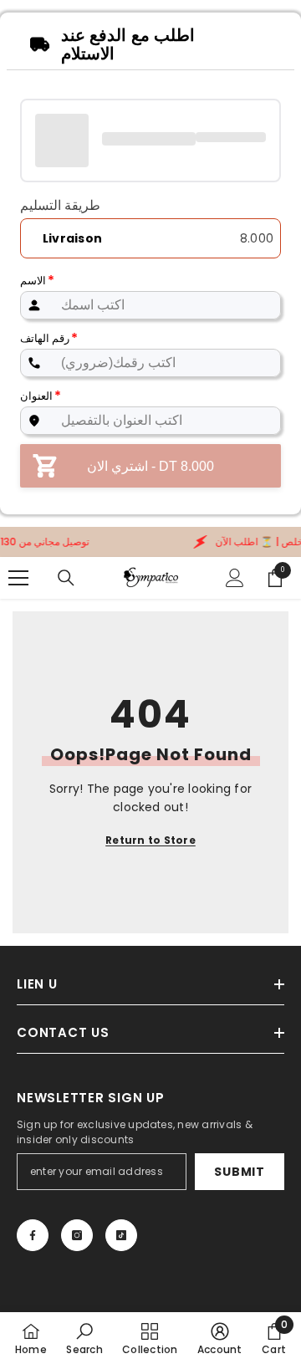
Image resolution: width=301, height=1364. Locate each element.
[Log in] (235, 578)
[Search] (66, 578)
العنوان (40, 396)
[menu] (18, 578)
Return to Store (150, 840)
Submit (239, 1171)
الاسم (37, 280)
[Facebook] (32, 1235)
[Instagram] (77, 1235)
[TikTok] (121, 1235)
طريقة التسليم (60, 206)
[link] (84, 1338)
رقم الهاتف (49, 338)
